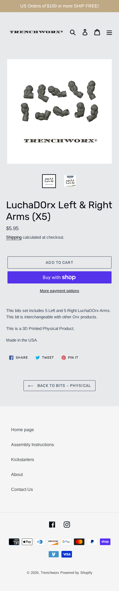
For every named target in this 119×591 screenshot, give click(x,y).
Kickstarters (22, 459)
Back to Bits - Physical (63, 385)
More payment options (59, 290)
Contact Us (22, 489)
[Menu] (109, 32)
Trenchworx (50, 573)
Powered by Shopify (76, 573)
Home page (22, 429)
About (17, 474)
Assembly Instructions (32, 444)
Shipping (14, 237)
